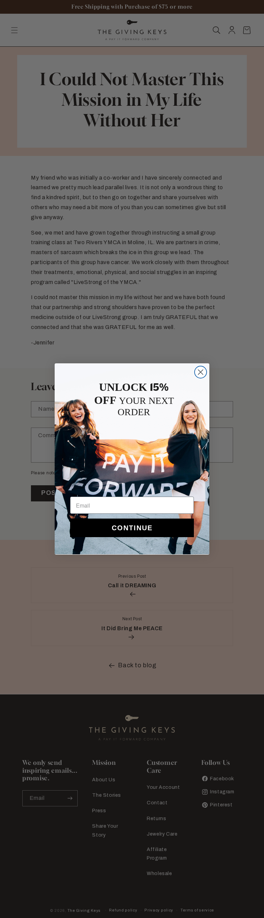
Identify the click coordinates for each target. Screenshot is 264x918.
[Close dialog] (201, 372)
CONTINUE (132, 528)
